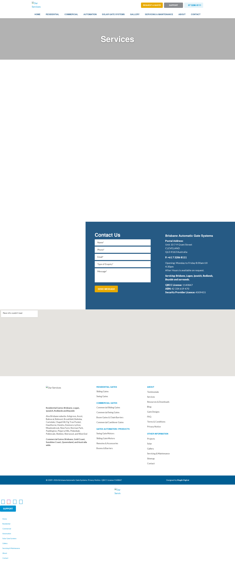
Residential (52, 14)
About (182, 14)
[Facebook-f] (3, 502)
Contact (195, 14)
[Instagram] (9, 502)
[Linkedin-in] (15, 502)
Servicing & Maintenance (159, 14)
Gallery (135, 14)
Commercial (71, 14)
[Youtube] (21, 502)
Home (37, 14)
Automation (90, 14)
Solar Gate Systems (113, 14)
